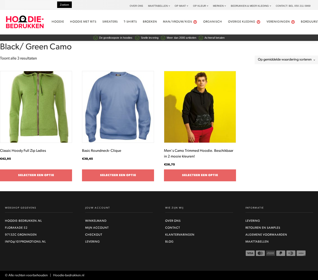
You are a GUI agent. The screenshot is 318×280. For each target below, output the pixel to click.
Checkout (93, 234)
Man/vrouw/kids (177, 21)
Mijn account (97, 227)
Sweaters (110, 21)
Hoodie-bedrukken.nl (23, 220)
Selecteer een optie (36, 175)
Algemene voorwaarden (266, 234)
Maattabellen (158, 5)
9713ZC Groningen (21, 234)
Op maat (180, 5)
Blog (169, 241)
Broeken (150, 21)
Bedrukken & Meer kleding (250, 5)
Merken (218, 5)
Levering (92, 241)
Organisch (212, 21)
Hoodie (58, 21)
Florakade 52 (16, 227)
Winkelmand (96, 220)
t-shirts (130, 21)
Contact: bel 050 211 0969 (293, 5)
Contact (172, 227)
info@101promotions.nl (25, 241)
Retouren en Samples (262, 227)
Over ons (136, 5)
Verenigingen (278, 21)
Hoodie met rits (83, 21)
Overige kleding (241, 21)
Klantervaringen (180, 234)
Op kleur (199, 5)
